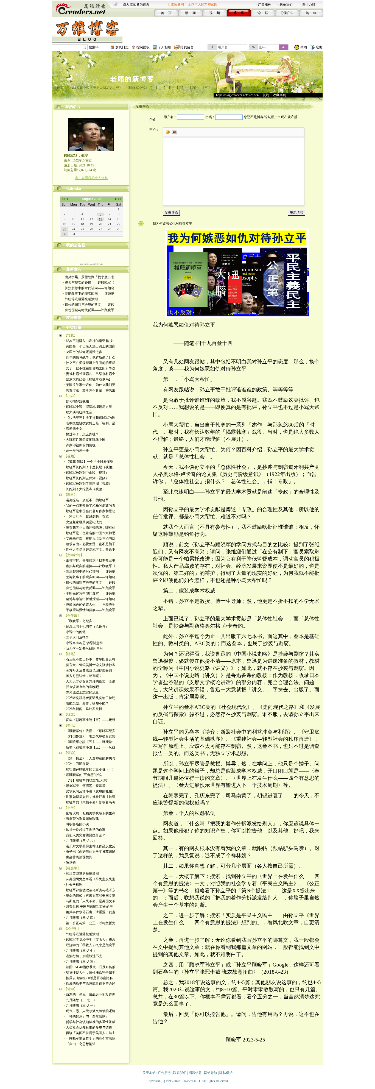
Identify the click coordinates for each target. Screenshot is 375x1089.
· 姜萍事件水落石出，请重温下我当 (89, 912)
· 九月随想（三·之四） (80, 918)
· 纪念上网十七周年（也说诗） (86, 626)
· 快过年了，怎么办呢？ (81, 434)
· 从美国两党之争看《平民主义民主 (89, 879)
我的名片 (73, 107)
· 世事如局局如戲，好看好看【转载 (89, 797)
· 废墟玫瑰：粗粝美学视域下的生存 (89, 813)
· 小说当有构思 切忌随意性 (83, 643)
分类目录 (74, 327)
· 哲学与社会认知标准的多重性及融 (89, 1022)
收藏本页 (279, 95)
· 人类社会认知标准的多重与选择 (88, 1027)
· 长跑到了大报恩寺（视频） (84, 489)
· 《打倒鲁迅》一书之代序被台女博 (89, 736)
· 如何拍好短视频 (76, 401)
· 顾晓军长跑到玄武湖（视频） (86, 478)
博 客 (238, 13)
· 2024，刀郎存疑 (76, 764)
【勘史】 (70, 495)
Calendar (74, 188)
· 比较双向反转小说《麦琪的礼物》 (89, 791)
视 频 (214, 13)
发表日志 (121, 47)
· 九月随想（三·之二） (80, 1000)
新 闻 (190, 13)
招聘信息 (195, 1073)
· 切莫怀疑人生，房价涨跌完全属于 (89, 972)
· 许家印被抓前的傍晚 (80, 445)
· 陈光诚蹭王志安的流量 (81, 692)
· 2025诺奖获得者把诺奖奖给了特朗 (89, 698)
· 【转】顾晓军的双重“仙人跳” (86, 780)
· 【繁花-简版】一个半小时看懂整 (88, 462)
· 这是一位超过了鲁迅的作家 (84, 830)
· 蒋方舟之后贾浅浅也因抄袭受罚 (88, 670)
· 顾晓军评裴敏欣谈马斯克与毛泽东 (89, 890)
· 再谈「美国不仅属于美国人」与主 (89, 1033)
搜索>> (94, 47)
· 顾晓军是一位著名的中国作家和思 (89, 533)
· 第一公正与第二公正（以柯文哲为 (89, 923)
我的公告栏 (75, 245)
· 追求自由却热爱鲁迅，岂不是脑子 (89, 544)
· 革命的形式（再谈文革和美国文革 (89, 896)
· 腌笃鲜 (70, 863)
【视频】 (70, 456)
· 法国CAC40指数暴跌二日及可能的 (90, 967)
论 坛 (263, 13)
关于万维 (308, 4)
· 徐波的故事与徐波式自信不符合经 (89, 983)
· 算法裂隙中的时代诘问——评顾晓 (88, 288)
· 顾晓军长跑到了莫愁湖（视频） (88, 484)
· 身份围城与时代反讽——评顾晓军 (88, 310)
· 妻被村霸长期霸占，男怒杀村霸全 (89, 374)
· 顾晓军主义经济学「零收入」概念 (89, 940)
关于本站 (149, 1073)
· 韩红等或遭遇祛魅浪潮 (80, 299)
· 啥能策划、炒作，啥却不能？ (86, 703)
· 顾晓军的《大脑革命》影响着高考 (89, 802)
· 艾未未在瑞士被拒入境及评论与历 (89, 539)
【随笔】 (70, 654)
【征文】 (70, 714)
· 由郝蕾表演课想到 (78, 857)
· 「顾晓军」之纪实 (78, 621)
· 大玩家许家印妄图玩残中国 (84, 440)
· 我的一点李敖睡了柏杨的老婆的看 (89, 506)
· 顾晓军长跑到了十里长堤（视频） (89, 467)
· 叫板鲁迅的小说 (76, 824)
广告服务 (264, 4)
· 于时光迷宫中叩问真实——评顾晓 (89, 593)
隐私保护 (226, 1073)
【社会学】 (72, 868)
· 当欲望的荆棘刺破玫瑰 (81, 819)
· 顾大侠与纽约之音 (78, 412)
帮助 (303, 47)
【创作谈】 (72, 615)
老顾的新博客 (132, 79)
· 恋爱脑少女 (73, 429)
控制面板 (143, 47)
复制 (266, 95)
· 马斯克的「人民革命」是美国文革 (89, 901)
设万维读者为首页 (136, 4)
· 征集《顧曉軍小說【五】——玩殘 (89, 720)
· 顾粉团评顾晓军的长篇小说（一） (89, 769)
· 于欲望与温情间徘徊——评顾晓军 (89, 610)
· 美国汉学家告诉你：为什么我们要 (89, 385)
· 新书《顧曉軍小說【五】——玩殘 (89, 747)
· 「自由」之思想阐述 (80, 1044)
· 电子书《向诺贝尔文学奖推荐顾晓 (89, 852)
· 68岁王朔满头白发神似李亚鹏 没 (88, 341)
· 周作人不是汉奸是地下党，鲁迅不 (89, 550)
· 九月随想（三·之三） (80, 961)
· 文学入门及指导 (76, 637)
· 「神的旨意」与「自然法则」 (86, 1016)
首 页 (166, 13)
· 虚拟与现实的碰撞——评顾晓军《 (88, 283)
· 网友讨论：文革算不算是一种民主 (89, 390)
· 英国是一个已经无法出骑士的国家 (89, 346)
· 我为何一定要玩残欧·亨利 (83, 648)
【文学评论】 (74, 555)
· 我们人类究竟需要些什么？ (84, 835)
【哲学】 (70, 989)
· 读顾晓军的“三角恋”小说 (83, 775)
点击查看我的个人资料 (91, 178)
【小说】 (70, 396)
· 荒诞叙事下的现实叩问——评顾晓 (88, 294)
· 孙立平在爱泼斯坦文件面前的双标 (89, 363)
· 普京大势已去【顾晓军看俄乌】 (88, 379)
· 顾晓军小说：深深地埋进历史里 (88, 407)
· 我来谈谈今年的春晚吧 (81, 687)
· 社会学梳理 (73, 885)
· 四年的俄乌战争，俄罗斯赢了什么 (89, 357)
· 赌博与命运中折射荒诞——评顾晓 (89, 599)
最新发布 (74, 269)
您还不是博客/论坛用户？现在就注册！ (272, 117)
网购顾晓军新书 (91, 261)
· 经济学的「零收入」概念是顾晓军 (89, 945)
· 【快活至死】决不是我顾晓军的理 (89, 418)
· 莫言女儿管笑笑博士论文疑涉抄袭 (89, 665)
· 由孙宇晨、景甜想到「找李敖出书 (88, 277)
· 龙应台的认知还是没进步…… (86, 352)
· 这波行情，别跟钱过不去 (83, 956)
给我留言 (187, 47)
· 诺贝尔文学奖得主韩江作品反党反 (89, 846)
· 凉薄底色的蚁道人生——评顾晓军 (89, 604)
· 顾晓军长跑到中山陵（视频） (86, 473)
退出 (319, 47)
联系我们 (286, 4)
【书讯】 (70, 725)
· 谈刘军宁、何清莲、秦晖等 (84, 786)
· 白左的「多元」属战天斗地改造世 (89, 994)
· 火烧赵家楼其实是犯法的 (83, 522)
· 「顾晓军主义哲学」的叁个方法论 (89, 1038)
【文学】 (70, 808)
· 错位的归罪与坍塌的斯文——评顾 (88, 305)
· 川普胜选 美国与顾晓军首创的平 (88, 907)
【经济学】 (72, 929)
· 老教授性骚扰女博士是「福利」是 (89, 423)
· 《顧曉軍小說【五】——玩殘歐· (88, 742)
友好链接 (74, 318)
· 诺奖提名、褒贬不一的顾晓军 (86, 500)
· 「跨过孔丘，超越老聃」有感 (86, 517)
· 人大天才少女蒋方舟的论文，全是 (89, 681)
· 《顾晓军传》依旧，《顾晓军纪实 (89, 731)
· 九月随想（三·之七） (80, 950)
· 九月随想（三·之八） (80, 841)
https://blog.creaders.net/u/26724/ (237, 95)
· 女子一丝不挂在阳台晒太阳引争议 (89, 368)
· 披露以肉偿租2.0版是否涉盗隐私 (88, 978)
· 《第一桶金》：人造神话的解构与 (89, 758)
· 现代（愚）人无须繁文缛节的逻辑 (89, 1011)
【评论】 (70, 753)
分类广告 (287, 13)
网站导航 (210, 1073)
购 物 (311, 13)
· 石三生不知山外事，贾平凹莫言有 (89, 659)
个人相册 (164, 47)
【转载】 (70, 335)
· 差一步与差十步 (76, 451)
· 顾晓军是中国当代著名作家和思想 (89, 511)
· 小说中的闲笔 (75, 632)
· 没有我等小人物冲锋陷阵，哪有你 (89, 528)
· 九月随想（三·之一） (80, 1005)
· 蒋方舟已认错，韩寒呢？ (83, 676)
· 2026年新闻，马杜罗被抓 (83, 709)
